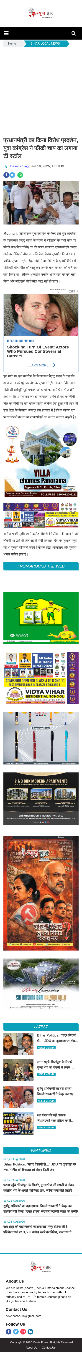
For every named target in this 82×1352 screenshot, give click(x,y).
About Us (15, 1281)
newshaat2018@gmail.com (23, 1316)
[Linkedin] (30, 1331)
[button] (6, 33)
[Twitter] (16, 1331)
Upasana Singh (19, 166)
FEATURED (41, 1150)
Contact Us (16, 1309)
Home (12, 43)
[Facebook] (8, 1331)
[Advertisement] (41, 91)
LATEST (41, 1027)
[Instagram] (23, 1331)
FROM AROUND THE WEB (41, 566)
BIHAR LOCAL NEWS (45, 43)
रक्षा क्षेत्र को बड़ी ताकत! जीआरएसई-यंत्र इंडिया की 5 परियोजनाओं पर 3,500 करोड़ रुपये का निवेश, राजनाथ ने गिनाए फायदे (37, 1232)
